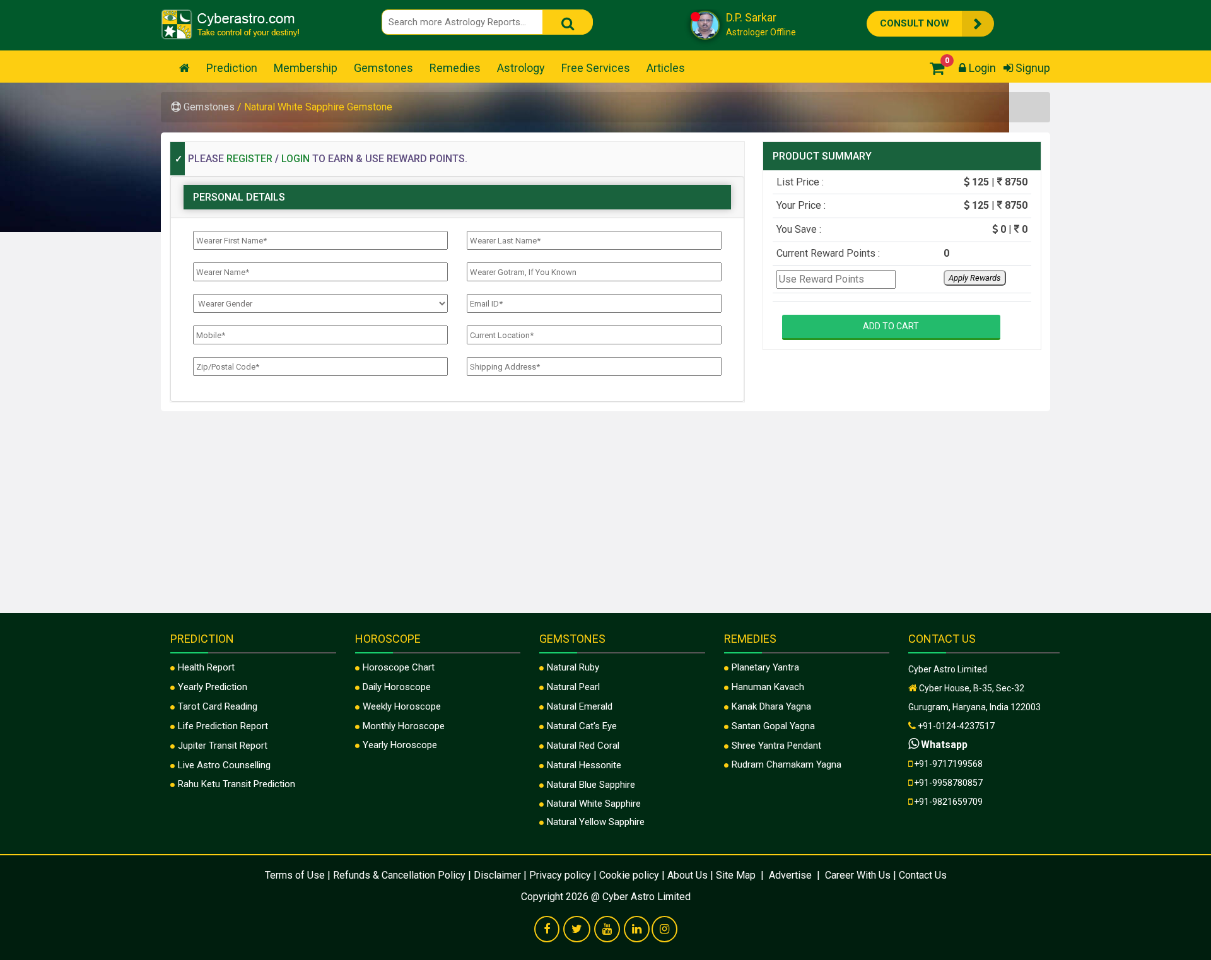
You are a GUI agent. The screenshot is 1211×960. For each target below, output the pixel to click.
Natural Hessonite (584, 765)
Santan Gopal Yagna (773, 726)
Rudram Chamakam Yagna (786, 764)
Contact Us (923, 875)
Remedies (455, 67)
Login (981, 67)
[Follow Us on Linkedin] (637, 930)
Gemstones (383, 67)
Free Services (595, 67)
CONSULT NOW (894, 22)
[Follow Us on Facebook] (546, 930)
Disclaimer (497, 875)
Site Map (737, 875)
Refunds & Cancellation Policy (399, 875)
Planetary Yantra (765, 667)
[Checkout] (934, 67)
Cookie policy (629, 875)
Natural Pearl (573, 687)
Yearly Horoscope (400, 745)
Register (249, 159)
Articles (665, 67)
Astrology (521, 67)
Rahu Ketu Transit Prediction (236, 784)
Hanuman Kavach (768, 687)
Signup (1031, 67)
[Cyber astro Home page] (184, 67)
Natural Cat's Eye (582, 726)
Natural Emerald (579, 706)
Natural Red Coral (583, 745)
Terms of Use (295, 875)
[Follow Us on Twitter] (576, 930)
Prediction (231, 67)
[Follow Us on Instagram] (664, 930)
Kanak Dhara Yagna (771, 706)
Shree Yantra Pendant (776, 745)
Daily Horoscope (397, 687)
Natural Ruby (573, 667)
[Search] (567, 22)
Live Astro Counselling (224, 765)
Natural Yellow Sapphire (596, 822)
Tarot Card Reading (217, 706)
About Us (687, 875)
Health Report (206, 667)
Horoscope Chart (399, 667)
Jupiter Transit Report (222, 745)
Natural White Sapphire (594, 803)
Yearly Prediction (212, 687)
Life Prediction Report (223, 726)
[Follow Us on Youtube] (607, 930)
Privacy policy (560, 875)
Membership (305, 67)
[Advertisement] (605, 524)
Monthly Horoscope (404, 726)
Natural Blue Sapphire (591, 784)
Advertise (790, 875)
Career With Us (856, 875)
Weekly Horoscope (402, 706)
